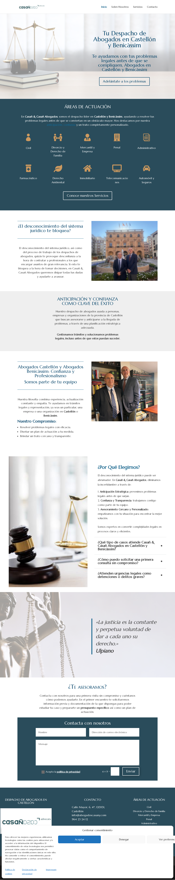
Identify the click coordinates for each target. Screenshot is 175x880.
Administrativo (149, 823)
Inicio (104, 7)
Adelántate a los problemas (124, 81)
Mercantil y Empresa (149, 815)
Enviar (131, 771)
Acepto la (63, 771)
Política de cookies (10, 871)
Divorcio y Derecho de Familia (149, 811)
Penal (149, 819)
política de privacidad (68, 771)
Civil (149, 807)
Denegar (124, 839)
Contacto (152, 7)
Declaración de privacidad (29, 871)
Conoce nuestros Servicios (87, 195)
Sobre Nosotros (120, 7)
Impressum (51, 869)
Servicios (138, 7)
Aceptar (79, 839)
